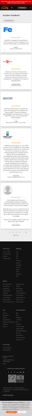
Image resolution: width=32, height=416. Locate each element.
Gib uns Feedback (9, 20)
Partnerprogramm (7, 347)
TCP (17, 258)
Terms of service (8, 388)
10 (26, 232)
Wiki (17, 315)
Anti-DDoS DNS (7, 254)
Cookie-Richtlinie (25, 409)
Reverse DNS (6, 286)
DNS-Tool (18, 333)
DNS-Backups (19, 288)
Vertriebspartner (7, 350)
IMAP (17, 276)
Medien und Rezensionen (9, 322)
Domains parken (7, 299)
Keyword (18, 263)
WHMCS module (20, 326)
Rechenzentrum (6, 320)
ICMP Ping (18, 260)
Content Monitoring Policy (21, 390)
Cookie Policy (7, 390)
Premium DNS (6, 252)
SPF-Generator (19, 335)
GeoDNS (5, 256)
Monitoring (18, 248)
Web (17, 254)
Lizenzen (7, 391)
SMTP (17, 272)
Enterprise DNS (6, 258)
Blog (17, 313)
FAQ (17, 322)
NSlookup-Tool (19, 340)
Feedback (5, 324)
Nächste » (16, 235)
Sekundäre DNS (20, 284)
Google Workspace (7, 295)
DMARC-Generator (20, 337)
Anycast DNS (19, 291)
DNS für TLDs (19, 299)
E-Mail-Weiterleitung (21, 293)
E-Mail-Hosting (19, 302)
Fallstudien (18, 317)
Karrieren (5, 326)
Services (5, 281)
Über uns (5, 313)
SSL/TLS (18, 267)
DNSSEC (18, 286)
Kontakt (5, 317)
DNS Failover (6, 288)
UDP (17, 256)
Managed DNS (6, 291)
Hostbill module (19, 328)
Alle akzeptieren (11, 412)
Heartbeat (18, 265)
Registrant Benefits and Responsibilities (8, 360)
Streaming (18, 274)
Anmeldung (22, 7)
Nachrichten (6, 315)
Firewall (18, 269)
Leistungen (18, 320)
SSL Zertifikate (6, 297)
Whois (4, 363)
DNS (17, 252)
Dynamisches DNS (7, 284)
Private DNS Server (20, 297)
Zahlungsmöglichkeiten (21, 331)
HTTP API (18, 324)
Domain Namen (20, 295)
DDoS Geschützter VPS (8, 302)
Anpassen (22, 412)
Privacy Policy (19, 388)
